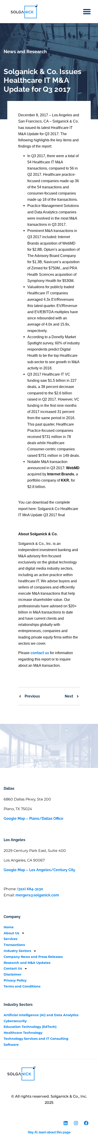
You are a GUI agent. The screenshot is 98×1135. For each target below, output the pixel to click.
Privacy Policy (15, 980)
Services (10, 939)
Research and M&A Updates (27, 963)
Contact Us (13, 968)
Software (11, 1045)
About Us (11, 933)
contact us (40, 653)
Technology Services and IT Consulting (36, 1039)
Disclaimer (12, 974)
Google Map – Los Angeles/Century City (39, 870)
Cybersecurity (15, 1021)
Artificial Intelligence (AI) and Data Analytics (41, 1015)
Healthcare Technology (23, 1033)
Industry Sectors (17, 951)
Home (9, 927)
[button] (87, 11)
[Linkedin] (65, 1123)
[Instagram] (75, 1123)
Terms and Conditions (22, 986)
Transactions (14, 945)
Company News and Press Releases (33, 957)
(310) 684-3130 (30, 889)
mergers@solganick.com (37, 895)
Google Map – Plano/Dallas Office (33, 818)
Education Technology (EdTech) (30, 1027)
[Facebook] (86, 1123)
